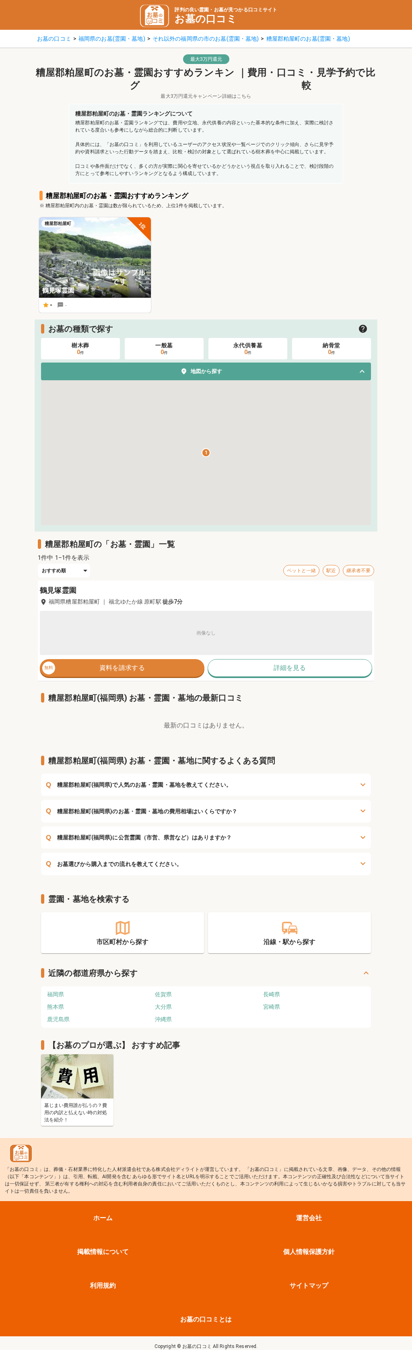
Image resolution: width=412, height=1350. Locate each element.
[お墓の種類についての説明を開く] (363, 329)
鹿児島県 (58, 1019)
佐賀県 (163, 994)
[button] (206, 371)
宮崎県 (271, 1007)
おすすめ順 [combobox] (54, 570)
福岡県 (55, 994)
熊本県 (55, 1007)
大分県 (163, 1007)
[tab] (80, 348)
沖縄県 (163, 1019)
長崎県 (271, 994)
